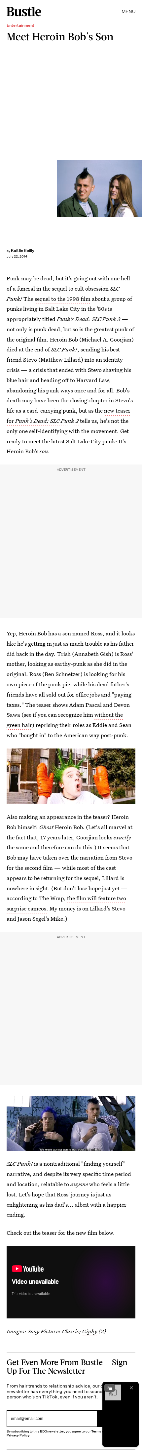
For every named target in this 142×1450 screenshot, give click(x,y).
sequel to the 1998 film (62, 298)
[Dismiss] (131, 1388)
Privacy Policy (18, 1435)
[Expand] (109, 1388)
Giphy (89, 1331)
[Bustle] (24, 11)
